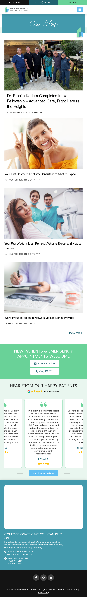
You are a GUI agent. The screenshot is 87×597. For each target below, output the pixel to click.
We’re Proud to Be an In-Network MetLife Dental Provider (39, 317)
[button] (80, 9)
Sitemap (61, 589)
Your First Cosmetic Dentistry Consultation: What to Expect (40, 174)
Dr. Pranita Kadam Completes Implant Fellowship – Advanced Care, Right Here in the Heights (43, 100)
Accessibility (43, 592)
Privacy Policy (73, 589)
